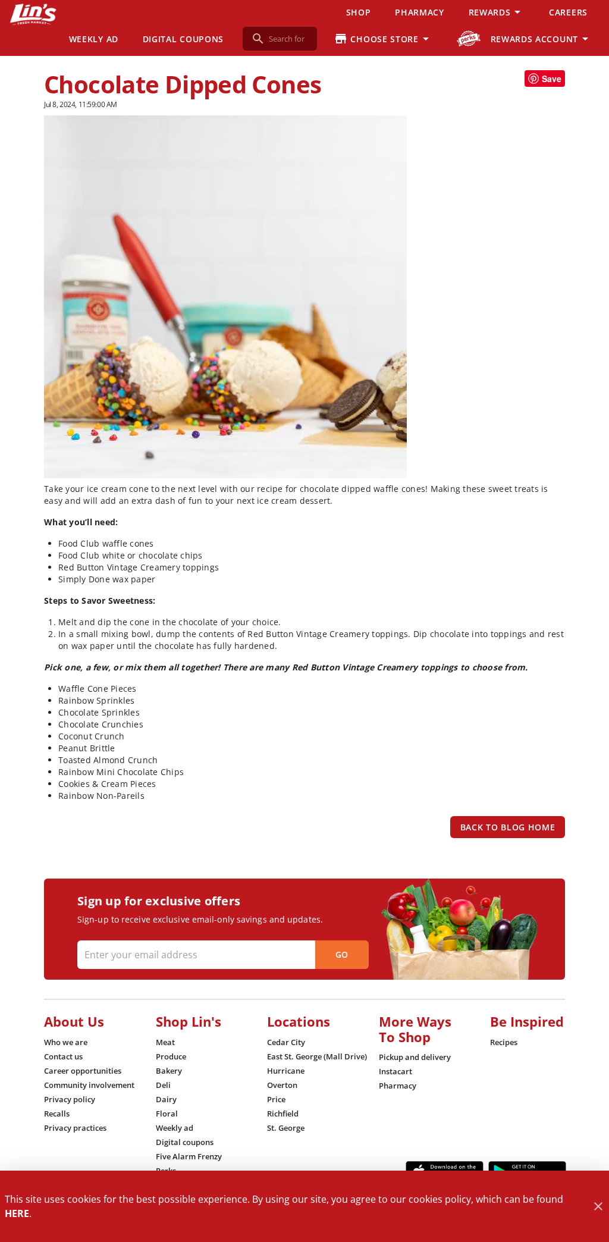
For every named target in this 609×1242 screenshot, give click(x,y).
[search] (288, 39)
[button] (496, 12)
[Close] (598, 1207)
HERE (17, 1213)
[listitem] (65, 1042)
